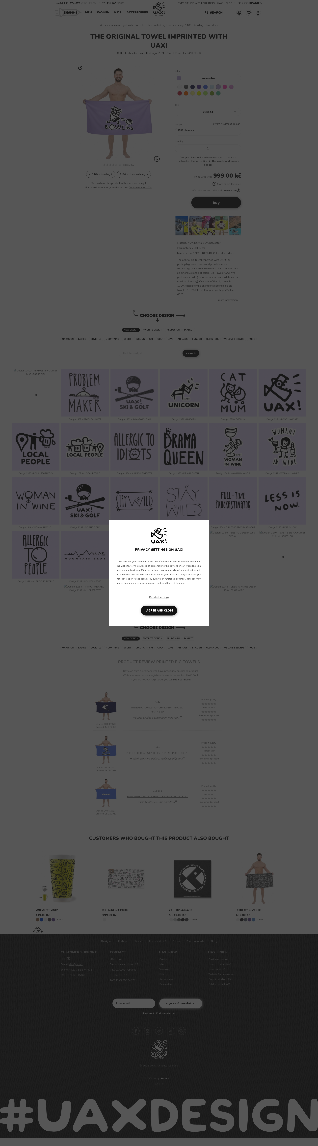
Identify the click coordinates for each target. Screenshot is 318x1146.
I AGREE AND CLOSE (159, 611)
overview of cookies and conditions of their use (160, 583)
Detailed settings (159, 597)
